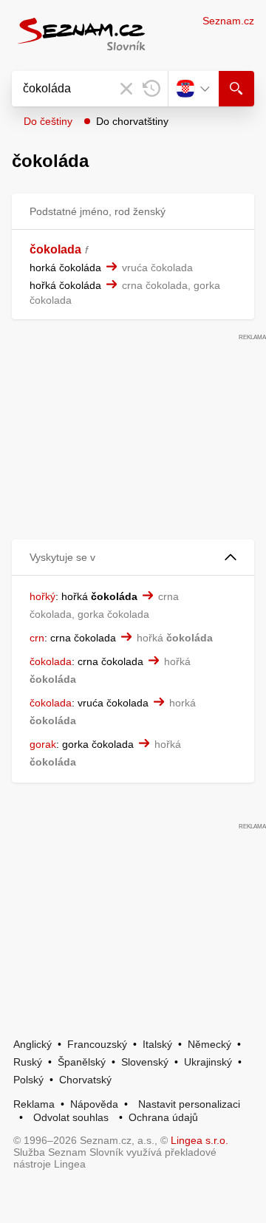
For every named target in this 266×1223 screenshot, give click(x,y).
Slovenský (144, 1062)
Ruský (27, 1062)
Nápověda (94, 1104)
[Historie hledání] (151, 88)
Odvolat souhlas (71, 1117)
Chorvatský (85, 1080)
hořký (42, 596)
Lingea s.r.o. (199, 1140)
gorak (43, 744)
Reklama (34, 1104)
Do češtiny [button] (48, 121)
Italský (157, 1044)
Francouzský (97, 1044)
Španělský (82, 1062)
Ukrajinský (208, 1062)
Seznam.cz (228, 21)
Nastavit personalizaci (189, 1104)
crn (37, 638)
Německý (209, 1044)
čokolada (55, 249)
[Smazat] (126, 88)
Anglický (32, 1044)
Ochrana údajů (163, 1117)
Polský (28, 1080)
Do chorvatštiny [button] (132, 121)
